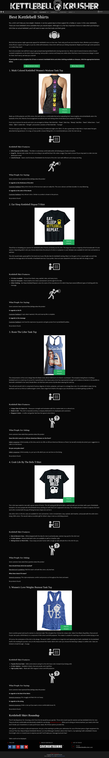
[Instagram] (14, 747)
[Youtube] (26, 747)
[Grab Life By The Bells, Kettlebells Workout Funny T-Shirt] (54, 484)
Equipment (43, 12)
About (71, 12)
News (35, 12)
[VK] (22, 747)
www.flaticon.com (61, 756)
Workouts (54, 12)
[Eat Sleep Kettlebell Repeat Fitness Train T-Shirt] (54, 226)
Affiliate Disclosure (54, 753)
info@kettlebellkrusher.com (84, 747)
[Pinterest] (18, 747)
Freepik (52, 756)
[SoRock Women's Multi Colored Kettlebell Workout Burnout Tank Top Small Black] (54, 94)
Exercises (63, 12)
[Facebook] (10, 747)
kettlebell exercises (55, 722)
